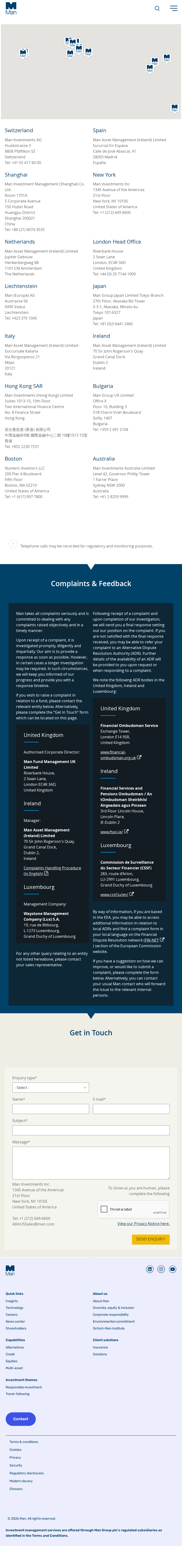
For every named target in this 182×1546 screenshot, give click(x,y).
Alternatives (15, 1347)
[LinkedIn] (150, 1269)
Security (15, 1465)
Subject (19, 1120)
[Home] (11, 8)
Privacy (15, 1458)
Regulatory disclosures (26, 1473)
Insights (12, 1301)
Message (20, 1142)
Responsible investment (24, 1387)
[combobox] (50, 1088)
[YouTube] (170, 1269)
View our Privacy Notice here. (144, 1223)
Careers (12, 1315)
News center (15, 1322)
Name (17, 1099)
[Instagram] (159, 1269)
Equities (12, 1361)
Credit (10, 1354)
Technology (14, 1308)
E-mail (98, 1099)
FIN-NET (152, 940)
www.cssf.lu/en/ (114, 894)
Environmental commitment (114, 1322)
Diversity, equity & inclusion (113, 1308)
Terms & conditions (23, 1442)
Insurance (100, 1347)
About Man (101, 1301)
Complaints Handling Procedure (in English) (52, 870)
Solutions (100, 1354)
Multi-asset (14, 1368)
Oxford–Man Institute (109, 1328)
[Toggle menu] (173, 8)
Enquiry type (23, 1077)
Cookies (15, 1450)
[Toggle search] (157, 8)
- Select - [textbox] (21, 1087)
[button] (70, 55)
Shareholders (16, 1328)
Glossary (16, 1489)
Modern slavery (21, 1481)
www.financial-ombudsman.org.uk (118, 754)
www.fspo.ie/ (111, 831)
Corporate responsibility (111, 1315)
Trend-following (17, 1394)
